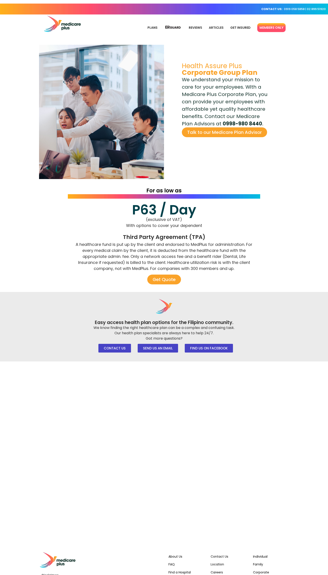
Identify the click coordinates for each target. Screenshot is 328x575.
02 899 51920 (316, 9)
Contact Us (219, 556)
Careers (217, 572)
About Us (175, 556)
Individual (260, 556)
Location (217, 564)
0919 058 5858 (294, 9)
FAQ (171, 564)
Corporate (261, 572)
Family (258, 564)
